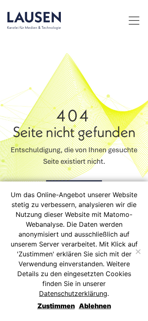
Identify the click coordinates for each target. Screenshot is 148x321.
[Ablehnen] (138, 251)
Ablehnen (95, 306)
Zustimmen (56, 306)
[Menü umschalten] (134, 20)
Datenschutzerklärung (73, 293)
